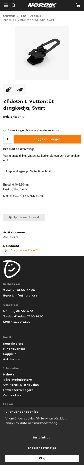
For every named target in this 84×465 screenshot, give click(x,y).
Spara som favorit (25, 217)
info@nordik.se (26, 295)
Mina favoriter (14, 349)
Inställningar (42, 437)
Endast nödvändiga (42, 447)
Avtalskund (11, 359)
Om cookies (12, 395)
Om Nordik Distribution (21, 385)
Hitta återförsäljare (18, 390)
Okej (42, 458)
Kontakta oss (13, 343)
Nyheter (9, 374)
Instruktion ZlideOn (24, 250)
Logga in (9, 354)
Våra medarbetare (17, 379)
